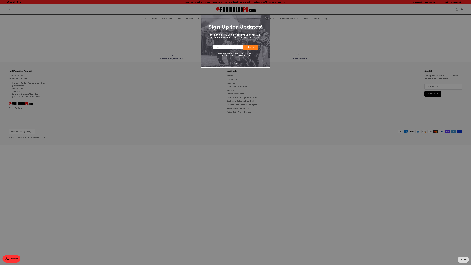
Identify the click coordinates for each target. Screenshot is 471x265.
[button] (266, 18)
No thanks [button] (235, 63)
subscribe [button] (250, 47)
